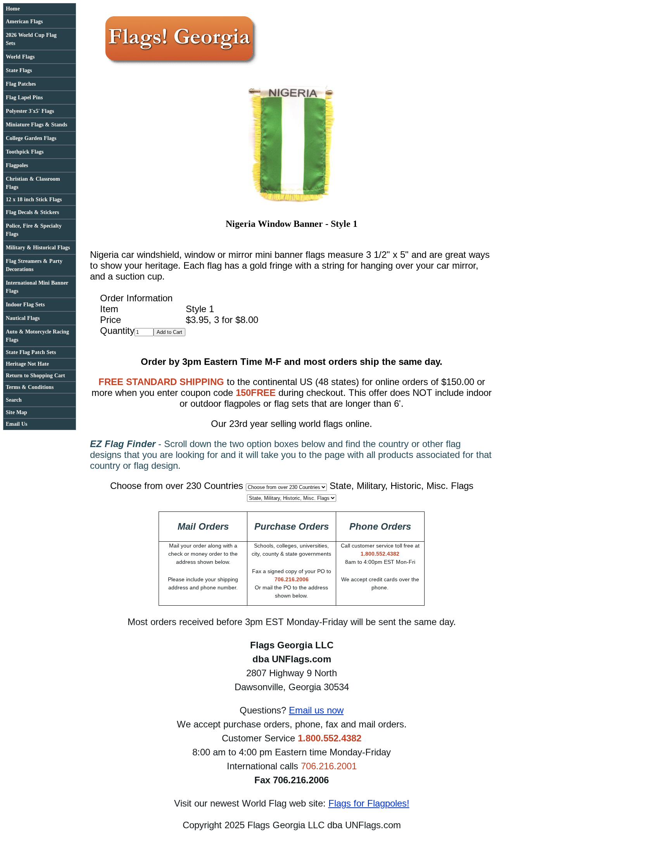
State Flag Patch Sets (31, 352)
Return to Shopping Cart (35, 375)
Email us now (316, 710)
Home (13, 9)
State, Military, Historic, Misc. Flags (401, 485)
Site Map (16, 412)
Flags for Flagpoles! (368, 803)
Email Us (16, 424)
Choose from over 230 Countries (176, 485)
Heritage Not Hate (27, 364)
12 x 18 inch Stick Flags (34, 199)
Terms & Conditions (30, 387)
